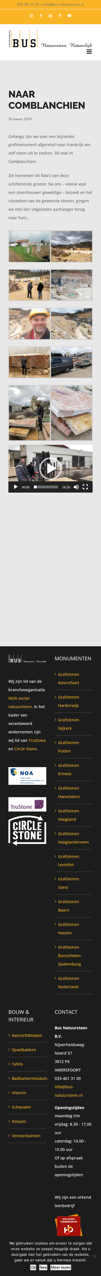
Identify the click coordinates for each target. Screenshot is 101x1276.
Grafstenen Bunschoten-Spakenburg (70, 955)
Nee (43, 1267)
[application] (50, 469)
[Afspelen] (16, 487)
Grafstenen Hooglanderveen (73, 838)
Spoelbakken (24, 1049)
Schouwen (21, 1107)
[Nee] (94, 1256)
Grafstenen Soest (68, 883)
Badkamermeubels (27, 1078)
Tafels (17, 1064)
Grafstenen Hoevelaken (69, 792)
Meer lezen (61, 1267)
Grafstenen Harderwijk (68, 701)
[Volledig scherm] (85, 487)
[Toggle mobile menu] (90, 52)
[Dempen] (76, 487)
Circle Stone (25, 748)
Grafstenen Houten (68, 928)
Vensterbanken (26, 1135)
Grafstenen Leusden (68, 860)
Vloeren (19, 1092)
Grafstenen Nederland (68, 982)
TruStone (37, 740)
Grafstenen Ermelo (68, 769)
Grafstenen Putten (68, 747)
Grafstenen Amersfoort (68, 678)
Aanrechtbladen (27, 1035)
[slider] (46, 487)
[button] (50, 468)
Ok (33, 1267)
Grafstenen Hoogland (68, 815)
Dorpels (19, 1121)
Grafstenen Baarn (68, 906)
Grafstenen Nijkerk (68, 724)
